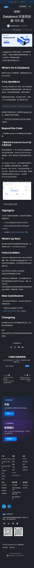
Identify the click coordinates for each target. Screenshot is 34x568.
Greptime (25, 485)
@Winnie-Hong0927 (10, 308)
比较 (3, 479)
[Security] (17, 505)
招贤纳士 (4, 490)
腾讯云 (22, 2)
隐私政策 (12, 547)
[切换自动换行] (27, 106)
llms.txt (14, 472)
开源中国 (25, 470)
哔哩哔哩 (25, 467)
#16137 (23, 311)
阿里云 (15, 2)
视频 (13, 464)
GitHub (25, 459)
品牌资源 (4, 493)
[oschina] (17, 524)
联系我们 (23, 6)
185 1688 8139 (11, 519)
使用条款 (5, 547)
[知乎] (8, 524)
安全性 (3, 476)
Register (4, 470)
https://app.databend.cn (11, 60)
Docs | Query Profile (10, 204)
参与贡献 (25, 461)
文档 (13, 459)
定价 (3, 473)
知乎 (24, 464)
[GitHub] (4, 524)
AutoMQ (25, 488)
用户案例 (14, 485)
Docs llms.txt (16, 475)
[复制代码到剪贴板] (30, 106)
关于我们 (4, 485)
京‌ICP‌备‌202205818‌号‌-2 (15, 553)
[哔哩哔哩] (13, 524)
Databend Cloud (6, 459)
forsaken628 (20, 260)
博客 (13, 461)
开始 (8, 413)
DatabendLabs (15, 26)
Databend (6, 52)
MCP (13, 470)
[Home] (6, 6)
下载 (13, 467)
